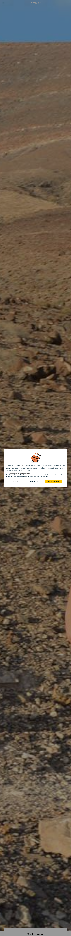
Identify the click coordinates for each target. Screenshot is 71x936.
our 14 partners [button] (22, 465)
